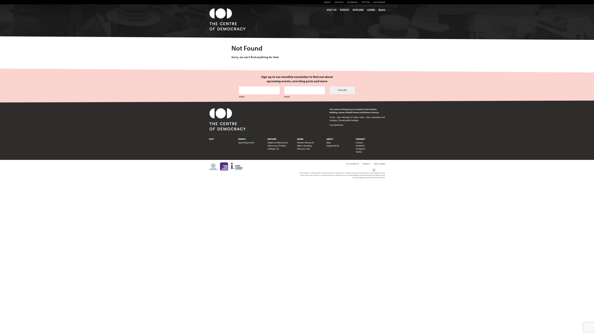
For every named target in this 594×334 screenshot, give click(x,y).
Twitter (365, 2)
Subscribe (342, 90)
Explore (358, 10)
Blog (382, 10)
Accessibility (352, 163)
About (327, 2)
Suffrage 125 (273, 148)
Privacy (366, 163)
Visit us (331, 10)
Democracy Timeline (277, 145)
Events (344, 10)
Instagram (379, 2)
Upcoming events (246, 142)
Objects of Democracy (278, 142)
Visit (211, 139)
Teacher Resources (305, 142)
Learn (371, 10)
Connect (360, 139)
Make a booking (304, 145)
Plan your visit (303, 148)
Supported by (332, 145)
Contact (339, 2)
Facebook (352, 2)
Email (287, 97)
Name (242, 97)
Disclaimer (379, 163)
